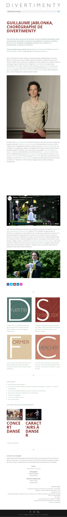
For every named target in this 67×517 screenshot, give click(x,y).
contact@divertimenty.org (33, 468)
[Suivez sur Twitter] (11, 284)
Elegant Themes (29, 514)
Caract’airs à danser (33, 429)
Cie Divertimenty (21, 142)
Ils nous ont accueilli (13, 399)
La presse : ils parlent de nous (16, 397)
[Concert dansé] (15, 414)
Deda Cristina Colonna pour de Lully (30, 70)
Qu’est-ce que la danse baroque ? (16, 384)
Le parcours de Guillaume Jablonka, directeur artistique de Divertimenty (26, 391)
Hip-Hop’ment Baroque (48, 146)
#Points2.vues (37, 156)
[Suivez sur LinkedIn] (18, 284)
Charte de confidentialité (54, 502)
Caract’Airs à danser (26, 158)
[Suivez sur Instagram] (21, 284)
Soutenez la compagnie (14, 395)
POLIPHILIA (54, 490)
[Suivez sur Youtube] (14, 284)
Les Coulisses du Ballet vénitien (50, 152)
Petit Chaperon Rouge (34, 154)
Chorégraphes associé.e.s (40, 51)
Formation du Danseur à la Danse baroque (41, 241)
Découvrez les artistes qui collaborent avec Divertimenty (23, 393)
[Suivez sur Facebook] (8, 284)
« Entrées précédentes (12, 443)
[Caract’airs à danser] (34, 414)
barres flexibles (40, 64)
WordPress (45, 514)
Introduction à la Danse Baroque (26, 144)
